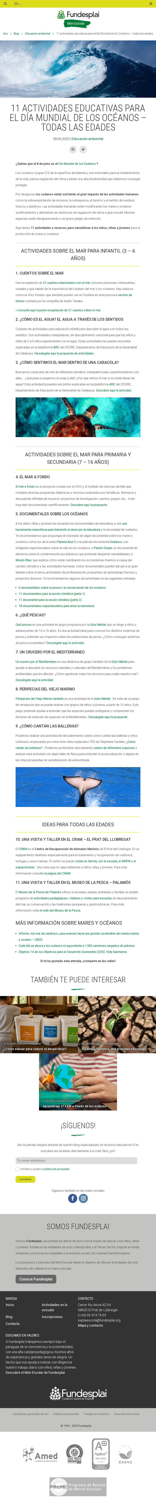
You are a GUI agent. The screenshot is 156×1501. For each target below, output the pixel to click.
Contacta (12, 1324)
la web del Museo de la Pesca (60, 910)
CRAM (23, 849)
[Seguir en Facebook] (72, 1198)
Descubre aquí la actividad (113, 390)
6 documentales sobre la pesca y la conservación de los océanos (62, 587)
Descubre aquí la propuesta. (88, 505)
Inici (5, 33)
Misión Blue (23, 560)
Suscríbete (25, 1179)
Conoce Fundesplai (36, 1279)
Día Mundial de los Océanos (77, 164)
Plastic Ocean (102, 548)
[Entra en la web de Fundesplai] (78, 1399)
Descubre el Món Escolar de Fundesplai (35, 1373)
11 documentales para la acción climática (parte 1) (52, 594)
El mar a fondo (25, 486)
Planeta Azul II (66, 542)
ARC (56, 347)
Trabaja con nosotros (96, 1414)
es (16, 4)
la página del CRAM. (58, 873)
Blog (16, 33)
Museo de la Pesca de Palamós (40, 892)
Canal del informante (126, 1414)
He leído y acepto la (45, 1169)
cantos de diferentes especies (114, 748)
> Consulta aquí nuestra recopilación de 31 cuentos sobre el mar (58, 310)
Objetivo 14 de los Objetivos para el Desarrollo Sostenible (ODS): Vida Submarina (73, 952)
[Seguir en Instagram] (83, 1198)
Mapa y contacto (90, 1325)
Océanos (116, 542)
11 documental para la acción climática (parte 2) (50, 600)
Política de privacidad (66, 1414)
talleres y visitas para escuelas (91, 898)
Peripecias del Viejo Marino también (40, 699)
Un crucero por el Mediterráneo (36, 662)
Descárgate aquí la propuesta (107, 717)
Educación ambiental (37, 33)
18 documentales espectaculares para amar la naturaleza (56, 606)
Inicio (10, 1305)
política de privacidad (56, 1169)
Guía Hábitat (98, 624)
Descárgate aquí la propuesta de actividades (64, 353)
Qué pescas (24, 624)
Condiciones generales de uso (31, 1414)
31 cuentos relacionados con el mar (66, 283)
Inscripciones (52, 1317)
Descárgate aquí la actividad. (65, 643)
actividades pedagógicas (50, 898)
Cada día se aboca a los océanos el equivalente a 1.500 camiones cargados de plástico (77, 946)
